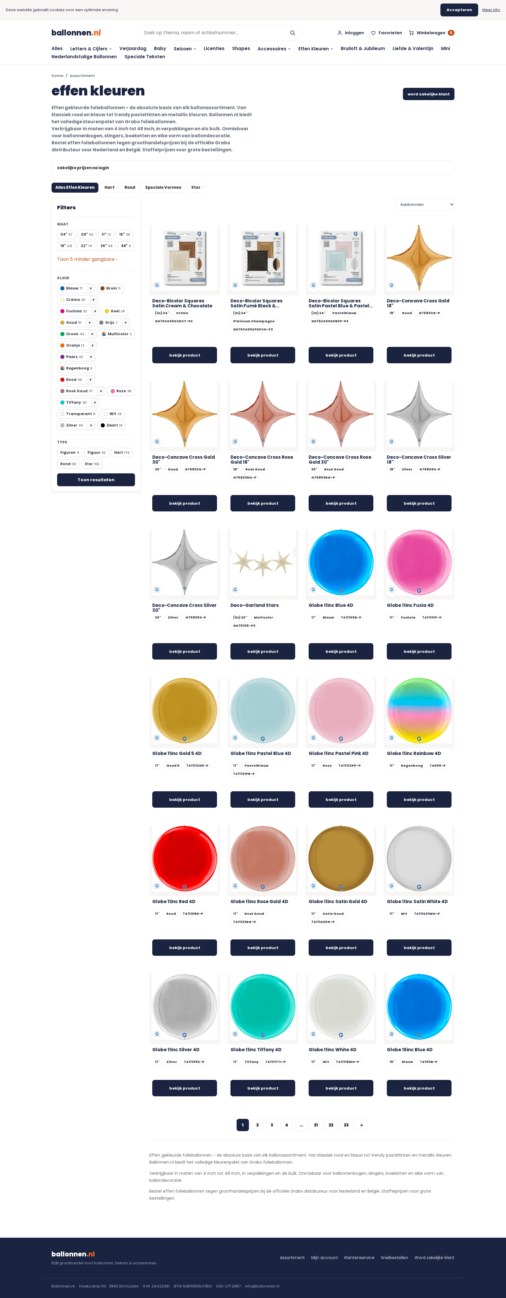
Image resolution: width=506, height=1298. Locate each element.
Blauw (79, 288)
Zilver (79, 425)
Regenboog (79, 368)
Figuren (69, 452)
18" (66, 245)
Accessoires (272, 49)
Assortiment (292, 1258)
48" (126, 245)
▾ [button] (91, 288)
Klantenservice (359, 1258)
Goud (78, 322)
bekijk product (184, 355)
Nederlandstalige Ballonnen (84, 57)
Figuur (97, 452)
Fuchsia (81, 311)
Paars (79, 356)
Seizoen (183, 49)
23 (346, 1125)
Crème (80, 299)
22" (86, 245)
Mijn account (324, 1258)
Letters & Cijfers (88, 49)
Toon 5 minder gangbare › (87, 259)
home (57, 75)
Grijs (115, 322)
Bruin (113, 288)
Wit (116, 413)
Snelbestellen (394, 1258)
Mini (445, 48)
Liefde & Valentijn (413, 48)
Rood (78, 379)
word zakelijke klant (429, 94)
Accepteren (459, 10)
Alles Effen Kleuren (75, 187)
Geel (118, 311)
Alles (57, 48)
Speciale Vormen (163, 187)
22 (331, 1125)
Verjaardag (132, 48)
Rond (129, 187)
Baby (160, 48)
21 (316, 1125)
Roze (124, 390)
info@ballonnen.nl (262, 1286)
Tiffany (81, 402)
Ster (196, 187)
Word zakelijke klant (434, 1258)
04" (66, 234)
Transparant (80, 413)
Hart (109, 187)
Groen (79, 333)
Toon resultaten (96, 480)
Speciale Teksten (144, 57)
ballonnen (76, 33)
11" (106, 234)
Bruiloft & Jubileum (363, 48)
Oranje (79, 345)
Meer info (491, 10)
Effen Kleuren (313, 49)
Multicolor (120, 333)
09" (87, 234)
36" (106, 245)
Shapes (241, 48)
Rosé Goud (84, 390)
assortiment (82, 75)
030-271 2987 (228, 1286)
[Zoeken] (292, 32)
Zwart (114, 425)
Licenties (214, 48)
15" (124, 234)
